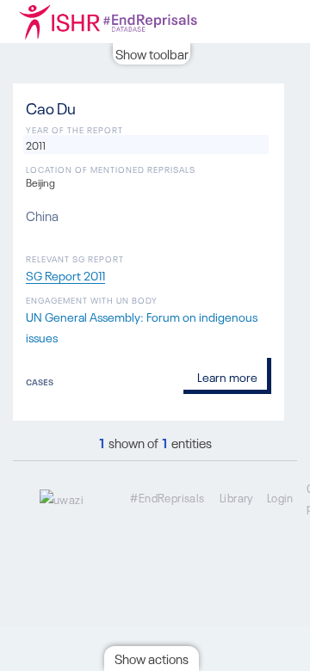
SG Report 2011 (65, 274)
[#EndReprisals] (129, 21)
